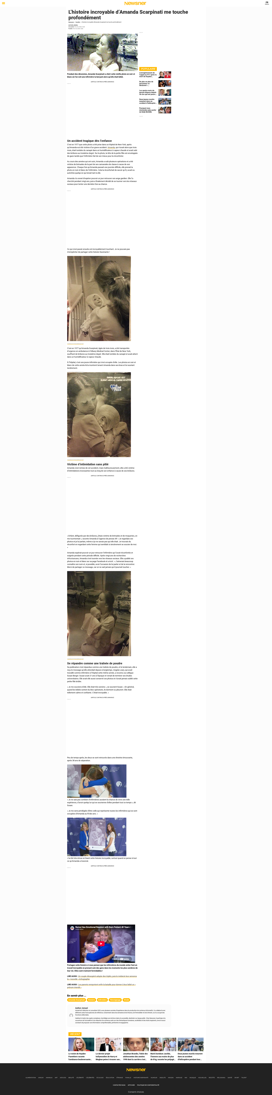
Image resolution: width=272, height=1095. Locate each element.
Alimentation (31, 1077)
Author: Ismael (73, 25)
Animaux (49, 1077)
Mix (186, 1077)
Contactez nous (119, 1085)
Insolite (163, 1077)
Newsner (71, 22)
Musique (193, 1077)
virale (126, 1000)
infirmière (102, 1000)
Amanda (111, 147)
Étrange (120, 1077)
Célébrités (90, 1077)
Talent (243, 1077)
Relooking (221, 1077)
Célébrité (80, 1077)
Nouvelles (202, 1077)
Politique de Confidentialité (148, 1085)
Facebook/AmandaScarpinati (75, 659)
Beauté (71, 1077)
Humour (154, 1077)
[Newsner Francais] (135, 3)
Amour (40, 1077)
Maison (171, 1077)
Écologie (100, 1077)
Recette (212, 1077)
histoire (91, 1000)
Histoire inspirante (141, 1077)
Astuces (63, 1077)
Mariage (179, 1077)
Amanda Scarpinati (76, 1000)
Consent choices (136, 1092)
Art (56, 1077)
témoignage (115, 1000)
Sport (236, 1077)
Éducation (110, 1077)
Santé (230, 1077)
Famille (78, 22)
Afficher (131, 1085)
